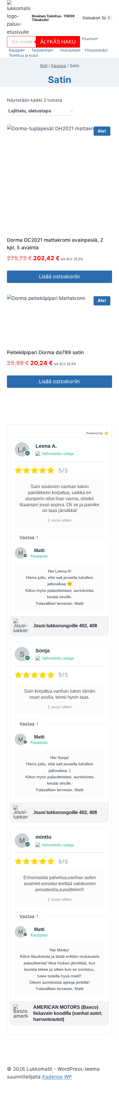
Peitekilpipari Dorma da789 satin (45, 352)
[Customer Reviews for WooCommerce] (106, 432)
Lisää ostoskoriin (59, 276)
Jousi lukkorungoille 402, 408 (65, 625)
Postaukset (70, 50)
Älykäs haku (58, 42)
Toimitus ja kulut (23, 55)
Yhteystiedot (96, 50)
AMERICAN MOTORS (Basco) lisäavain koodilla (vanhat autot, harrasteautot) (67, 1013)
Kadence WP (57, 1077)
